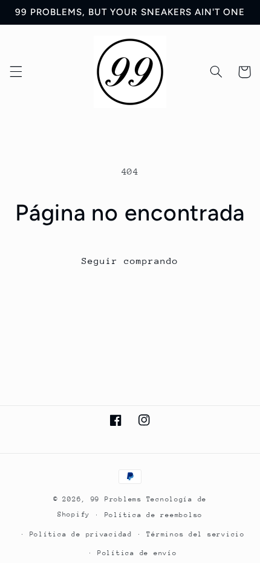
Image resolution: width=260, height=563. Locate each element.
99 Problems (116, 499)
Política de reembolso (154, 515)
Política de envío (137, 553)
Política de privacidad (81, 534)
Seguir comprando (130, 261)
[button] (16, 72)
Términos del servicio (195, 534)
